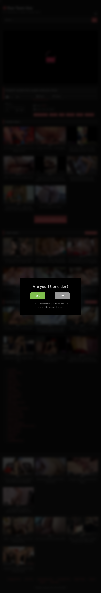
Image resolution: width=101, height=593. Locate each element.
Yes (38, 296)
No (62, 296)
